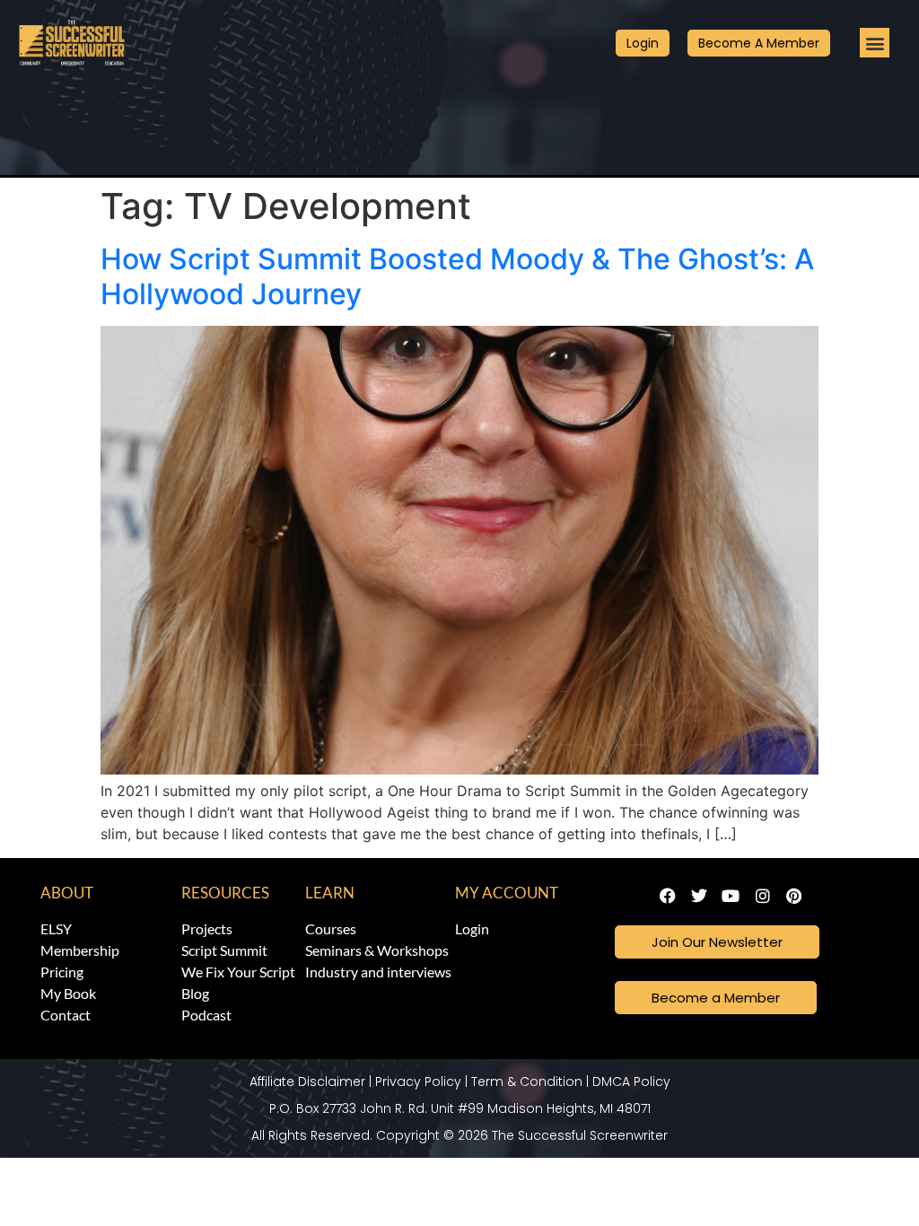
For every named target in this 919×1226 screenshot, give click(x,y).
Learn (329, 892)
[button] (874, 42)
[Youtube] (731, 896)
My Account (506, 892)
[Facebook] (667, 896)
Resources (225, 892)
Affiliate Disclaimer (307, 1081)
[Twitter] (699, 896)
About (66, 892)
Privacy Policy (418, 1081)
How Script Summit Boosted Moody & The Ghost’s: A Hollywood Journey (457, 276)
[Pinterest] (794, 896)
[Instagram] (762, 896)
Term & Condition (526, 1081)
